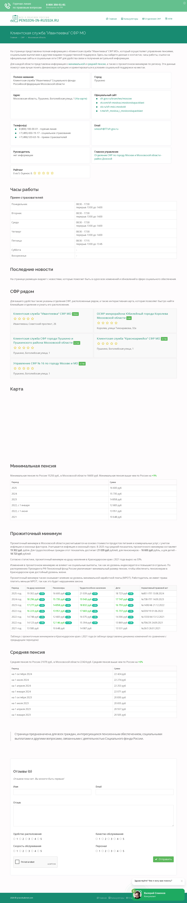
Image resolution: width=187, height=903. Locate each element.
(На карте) (81, 98)
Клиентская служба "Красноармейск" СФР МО (129, 338)
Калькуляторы (130, 18)
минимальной (76, 64)
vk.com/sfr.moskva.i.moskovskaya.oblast (122, 102)
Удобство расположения (27, 834)
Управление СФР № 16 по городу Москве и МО (46, 363)
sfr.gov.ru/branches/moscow (116, 98)
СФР (23, 37)
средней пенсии (96, 64)
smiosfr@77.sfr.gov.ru (106, 129)
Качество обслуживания (109, 834)
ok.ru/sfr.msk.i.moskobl (113, 106)
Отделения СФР (152, 18)
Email (99, 786)
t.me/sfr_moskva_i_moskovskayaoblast (121, 110)
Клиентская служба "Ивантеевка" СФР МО (42, 314)
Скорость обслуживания (27, 846)
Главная (112, 18)
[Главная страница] (34, 19)
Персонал (101, 846)
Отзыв (17, 802)
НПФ (169, 18)
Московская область (37, 37)
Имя (15, 786)
